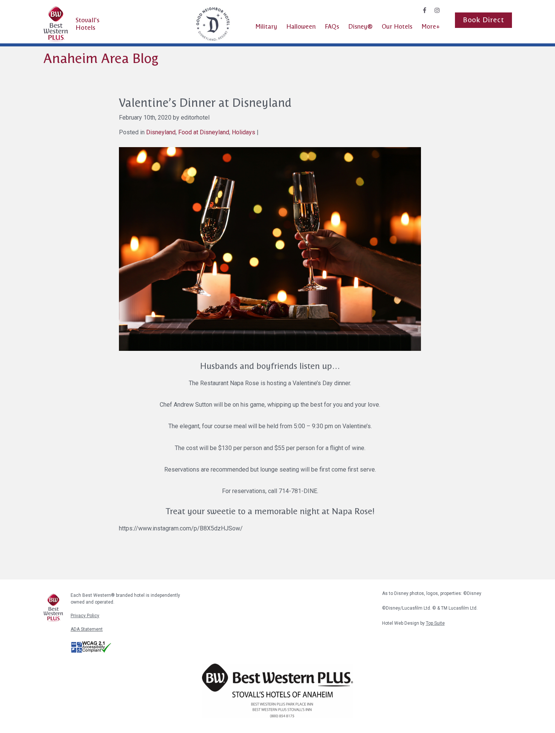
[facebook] (424, 10)
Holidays (243, 132)
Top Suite (435, 623)
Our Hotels (397, 26)
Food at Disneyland (203, 132)
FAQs (332, 26)
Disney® (360, 26)
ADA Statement (87, 629)
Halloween (301, 26)
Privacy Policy (85, 615)
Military (266, 26)
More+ (430, 26)
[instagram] (437, 10)
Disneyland (161, 132)
